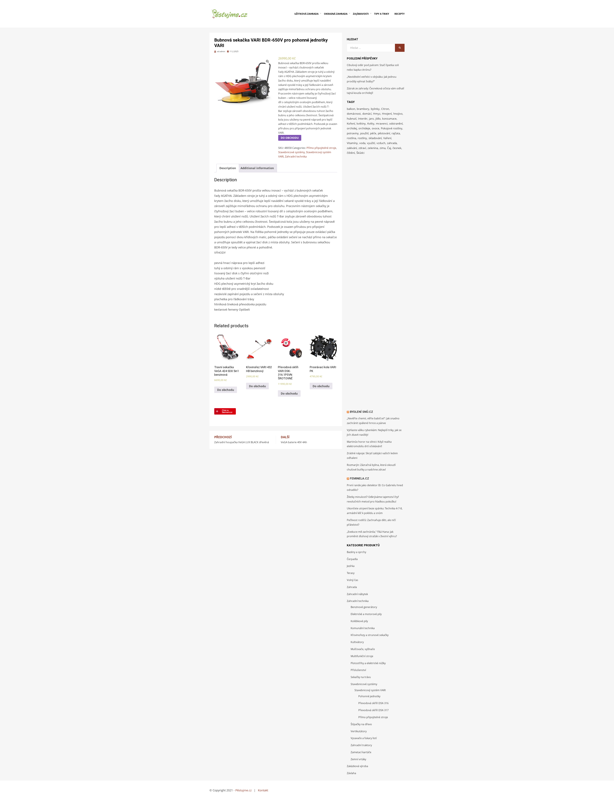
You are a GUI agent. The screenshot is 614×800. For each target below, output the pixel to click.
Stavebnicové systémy (291, 152)
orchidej (352, 128)
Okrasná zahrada (335, 13)
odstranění (396, 123)
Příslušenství (358, 670)
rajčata (396, 133)
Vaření (387, 138)
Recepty (399, 13)
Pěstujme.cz (243, 790)
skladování (375, 138)
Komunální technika (363, 628)
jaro (371, 118)
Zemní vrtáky (358, 759)
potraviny (353, 133)
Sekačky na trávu (361, 677)
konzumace (389, 118)
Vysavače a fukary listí (364, 738)
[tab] (227, 168)
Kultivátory (357, 642)
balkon (351, 109)
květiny (361, 123)
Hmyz (376, 113)
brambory (363, 109)
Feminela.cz (359, 478)
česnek (397, 148)
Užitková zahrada (306, 13)
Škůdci (360, 153)
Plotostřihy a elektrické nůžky (368, 663)
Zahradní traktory (361, 745)
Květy (370, 123)
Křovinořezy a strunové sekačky (370, 635)
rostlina (351, 138)
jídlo (378, 118)
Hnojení (387, 113)
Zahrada (352, 587)
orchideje (364, 128)
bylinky (375, 109)
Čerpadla (352, 559)
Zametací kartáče (361, 752)
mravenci (382, 123)
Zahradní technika (296, 156)
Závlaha (351, 773)
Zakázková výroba (357, 766)
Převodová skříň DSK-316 (373, 703)
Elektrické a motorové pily (366, 614)
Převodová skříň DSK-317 (373, 710)
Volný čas (352, 580)
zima (383, 148)
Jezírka (350, 566)
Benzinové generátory (364, 607)
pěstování (384, 133)
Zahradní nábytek (357, 594)
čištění (351, 153)
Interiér (362, 118)
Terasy (350, 573)
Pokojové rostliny (391, 128)
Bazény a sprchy (356, 552)
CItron (385, 109)
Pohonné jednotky (369, 696)
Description (227, 168)
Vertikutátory (359, 731)
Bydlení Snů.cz (361, 412)
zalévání (352, 148)
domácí (366, 113)
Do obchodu (290, 138)
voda (362, 143)
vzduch (381, 143)
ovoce (375, 128)
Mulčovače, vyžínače (363, 649)
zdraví (362, 148)
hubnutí (351, 118)
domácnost (354, 113)
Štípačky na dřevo (361, 724)
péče (373, 133)
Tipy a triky (381, 13)
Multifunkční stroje (362, 656)
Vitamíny (352, 143)
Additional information (257, 168)
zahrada (392, 143)
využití (371, 143)
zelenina (373, 148)
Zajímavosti (361, 13)
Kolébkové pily (359, 621)
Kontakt (263, 790)
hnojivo (397, 113)
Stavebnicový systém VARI (370, 690)
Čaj (389, 148)
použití (364, 133)
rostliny (362, 138)
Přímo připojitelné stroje (321, 148)
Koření (351, 123)
